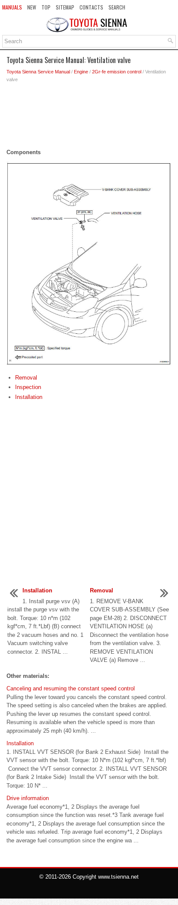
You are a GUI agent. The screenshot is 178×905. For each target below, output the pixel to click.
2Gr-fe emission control (116, 71)
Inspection (28, 387)
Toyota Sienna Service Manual (38, 71)
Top (46, 7)
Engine (81, 71)
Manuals (12, 7)
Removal (26, 377)
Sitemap (65, 7)
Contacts (91, 7)
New (31, 7)
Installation (28, 397)
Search (116, 7)
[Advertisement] (89, 118)
